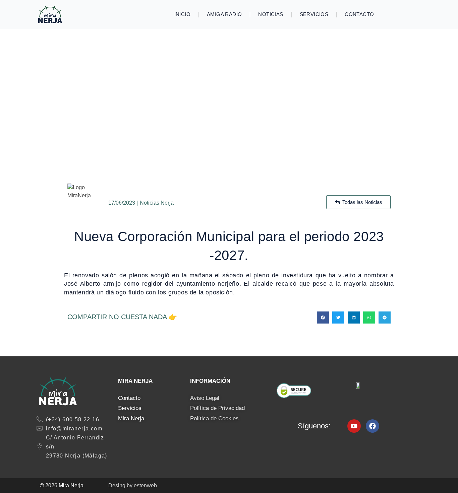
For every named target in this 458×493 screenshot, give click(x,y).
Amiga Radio (224, 14)
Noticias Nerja (157, 203)
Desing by (132, 485)
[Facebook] (372, 426)
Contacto (359, 14)
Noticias (270, 14)
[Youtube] (354, 426)
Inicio (182, 14)
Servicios (314, 14)
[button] (323, 317)
